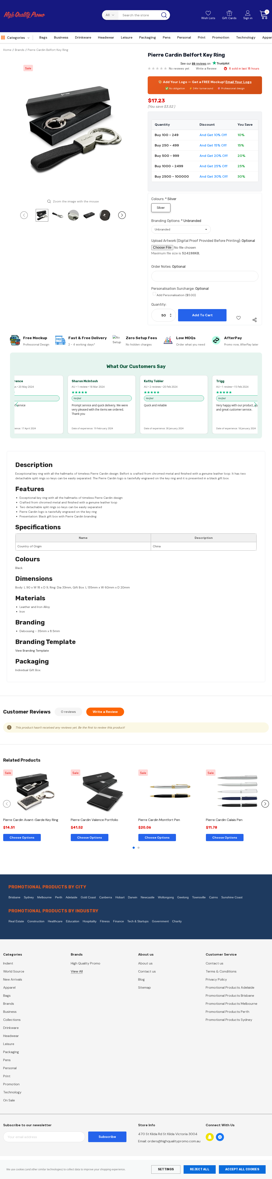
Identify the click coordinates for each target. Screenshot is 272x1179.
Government (160, 921)
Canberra (105, 897)
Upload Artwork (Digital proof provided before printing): (203, 241)
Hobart (120, 897)
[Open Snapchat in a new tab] (210, 1137)
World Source (13, 971)
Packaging (11, 1052)
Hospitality (89, 921)
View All (77, 971)
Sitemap (144, 987)
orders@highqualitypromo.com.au (173, 1141)
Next (122, 215)
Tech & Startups (138, 921)
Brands (8, 1003)
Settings (166, 1169)
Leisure (8, 1044)
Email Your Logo (238, 82)
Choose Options (22, 837)
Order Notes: (168, 267)
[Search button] (164, 15)
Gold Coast (88, 897)
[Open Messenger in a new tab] (220, 1137)
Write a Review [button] (206, 68)
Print (6, 1076)
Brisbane (14, 897)
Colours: (163, 199)
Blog (141, 979)
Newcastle (147, 897)
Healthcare (55, 921)
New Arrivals (12, 979)
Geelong (183, 897)
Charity (177, 921)
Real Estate (16, 921)
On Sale (9, 1100)
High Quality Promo (85, 963)
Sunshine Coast (231, 897)
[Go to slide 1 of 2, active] (134, 848)
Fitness (105, 921)
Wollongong (166, 897)
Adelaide (71, 897)
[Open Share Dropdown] (254, 320)
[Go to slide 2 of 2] (138, 848)
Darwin (132, 897)
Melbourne (44, 897)
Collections (12, 1019)
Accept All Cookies (242, 1169)
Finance (118, 921)
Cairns (213, 897)
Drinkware (11, 1028)
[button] (16, 404)
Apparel (9, 987)
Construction (35, 921)
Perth (58, 897)
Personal (10, 1068)
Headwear (11, 1036)
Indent (8, 963)
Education (72, 921)
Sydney (29, 897)
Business (10, 1011)
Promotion (11, 1084)
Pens (7, 1060)
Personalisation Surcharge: (180, 289)
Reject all (199, 1169)
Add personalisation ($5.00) (176, 295)
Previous (24, 215)
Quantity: (158, 304)
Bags (7, 995)
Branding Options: (176, 221)
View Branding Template (32, 650)
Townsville (199, 897)
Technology (12, 1092)
